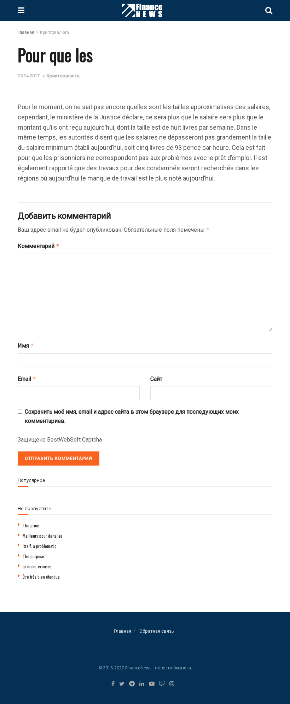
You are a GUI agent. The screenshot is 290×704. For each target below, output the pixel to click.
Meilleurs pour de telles (43, 536)
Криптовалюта (54, 32)
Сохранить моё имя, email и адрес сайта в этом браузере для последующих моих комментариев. (132, 416)
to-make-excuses (37, 566)
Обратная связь (156, 631)
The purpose (33, 556)
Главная (26, 32)
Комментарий (38, 246)
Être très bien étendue (41, 577)
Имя (26, 345)
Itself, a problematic (40, 546)
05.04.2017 (29, 75)
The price (31, 525)
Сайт (156, 378)
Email (27, 378)
